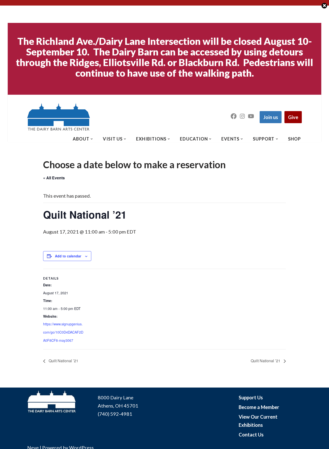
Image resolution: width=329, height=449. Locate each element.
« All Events (54, 178)
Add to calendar (68, 256)
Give (293, 117)
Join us (270, 117)
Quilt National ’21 (63, 360)
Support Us (251, 397)
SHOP (294, 139)
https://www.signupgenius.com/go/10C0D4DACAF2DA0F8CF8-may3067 (63, 332)
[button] (92, 139)
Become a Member (259, 407)
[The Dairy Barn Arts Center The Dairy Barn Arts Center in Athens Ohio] (58, 117)
